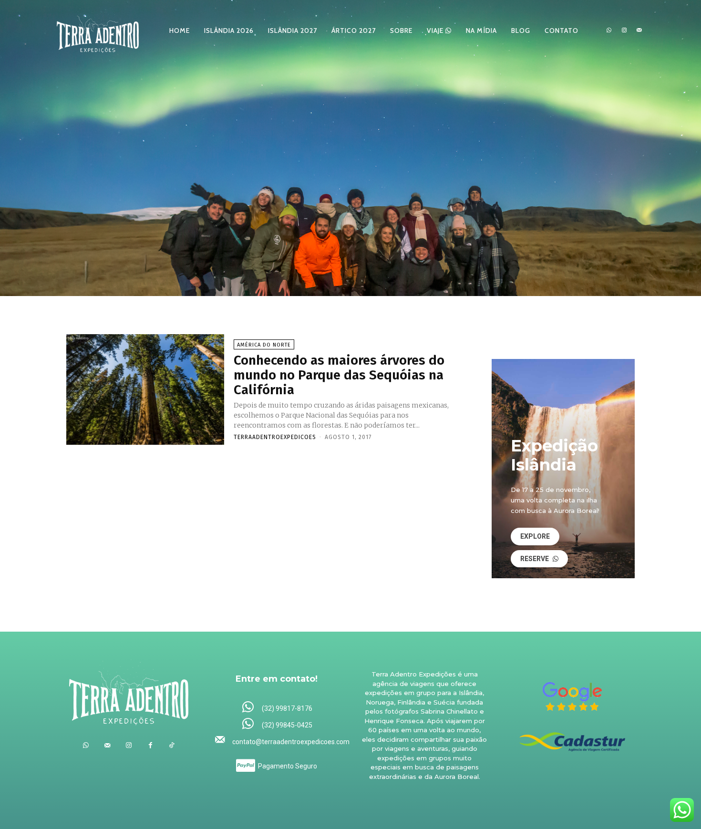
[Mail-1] (639, 30)
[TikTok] (172, 745)
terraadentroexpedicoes (275, 437)
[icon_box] (276, 707)
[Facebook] (150, 745)
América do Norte (264, 345)
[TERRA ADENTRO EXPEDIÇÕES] (98, 30)
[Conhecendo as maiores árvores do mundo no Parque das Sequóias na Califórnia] (145, 389)
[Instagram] (624, 30)
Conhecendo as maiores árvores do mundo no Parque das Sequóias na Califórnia (339, 375)
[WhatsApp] (609, 30)
